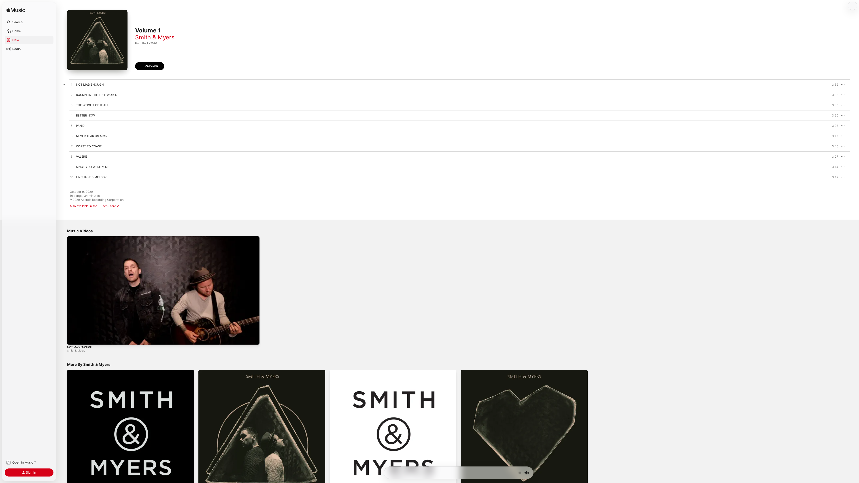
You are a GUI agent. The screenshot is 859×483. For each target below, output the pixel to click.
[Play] (72, 339)
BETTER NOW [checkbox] (85, 115)
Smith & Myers (154, 37)
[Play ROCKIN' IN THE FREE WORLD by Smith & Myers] (71, 95)
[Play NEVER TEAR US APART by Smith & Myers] (71, 136)
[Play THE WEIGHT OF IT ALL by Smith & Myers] (71, 105)
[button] (29, 22)
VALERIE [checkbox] (81, 156)
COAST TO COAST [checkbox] (89, 146)
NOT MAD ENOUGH (79, 347)
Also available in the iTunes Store (93, 206)
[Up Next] (519, 473)
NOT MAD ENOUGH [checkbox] (90, 84)
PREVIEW (833, 84)
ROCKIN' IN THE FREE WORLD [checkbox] (96, 95)
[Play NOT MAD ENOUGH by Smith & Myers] (71, 85)
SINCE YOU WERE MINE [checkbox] (92, 167)
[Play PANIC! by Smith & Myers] (71, 126)
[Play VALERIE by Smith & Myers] (71, 157)
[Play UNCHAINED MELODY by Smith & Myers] (71, 177)
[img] (15, 10)
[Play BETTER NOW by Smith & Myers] (71, 116)
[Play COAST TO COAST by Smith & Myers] (71, 146)
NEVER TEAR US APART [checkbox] (92, 136)
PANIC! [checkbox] (80, 125)
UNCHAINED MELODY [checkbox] (91, 177)
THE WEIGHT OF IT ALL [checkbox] (92, 105)
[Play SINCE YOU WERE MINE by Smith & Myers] (71, 167)
